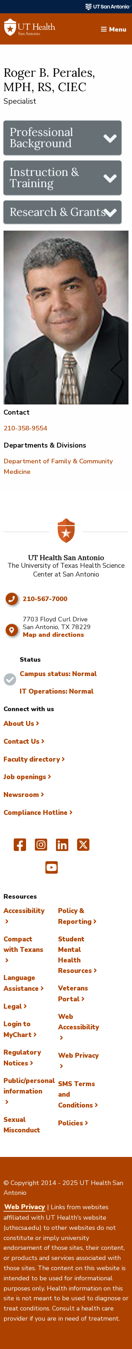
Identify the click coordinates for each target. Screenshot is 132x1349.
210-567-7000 (45, 599)
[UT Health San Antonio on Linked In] (62, 847)
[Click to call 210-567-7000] (11, 599)
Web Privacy (24, 1207)
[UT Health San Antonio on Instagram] (41, 847)
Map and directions (53, 635)
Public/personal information (29, 1086)
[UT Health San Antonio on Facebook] (20, 847)
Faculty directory (32, 759)
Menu (117, 29)
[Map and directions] (11, 630)
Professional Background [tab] (41, 137)
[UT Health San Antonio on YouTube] (51, 870)
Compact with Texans (23, 944)
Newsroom (21, 794)
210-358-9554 (25, 428)
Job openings (25, 777)
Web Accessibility (78, 1022)
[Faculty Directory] (29, 29)
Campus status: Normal (58, 674)
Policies (70, 1123)
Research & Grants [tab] (58, 212)
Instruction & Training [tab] (44, 177)
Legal (13, 1006)
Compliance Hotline (36, 812)
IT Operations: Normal (57, 691)
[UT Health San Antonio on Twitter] (83, 847)
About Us (19, 723)
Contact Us (21, 741)
